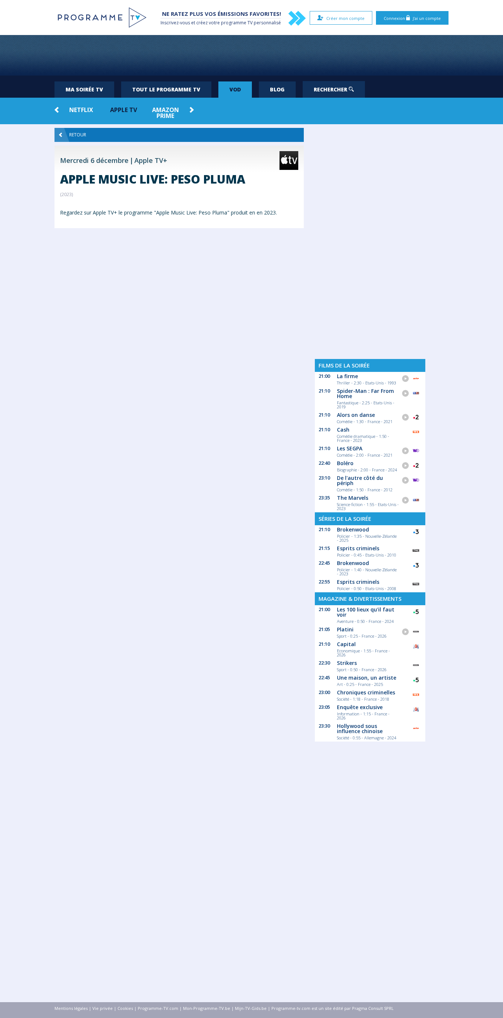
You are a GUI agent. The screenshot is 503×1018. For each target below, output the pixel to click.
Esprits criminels (358, 548)
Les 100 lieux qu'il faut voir (365, 612)
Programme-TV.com (158, 1008)
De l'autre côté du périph (360, 480)
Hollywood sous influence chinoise (360, 728)
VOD (235, 89)
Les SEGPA (349, 448)
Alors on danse (356, 414)
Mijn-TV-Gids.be (251, 1008)
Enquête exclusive (360, 707)
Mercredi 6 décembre (94, 160)
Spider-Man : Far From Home (365, 393)
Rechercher (331, 89)
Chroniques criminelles (366, 692)
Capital (346, 644)
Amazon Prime (165, 113)
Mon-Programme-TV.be (206, 1008)
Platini (345, 629)
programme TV (237, 23)
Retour (77, 135)
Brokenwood (353, 529)
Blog (277, 89)
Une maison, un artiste (366, 677)
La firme (347, 376)
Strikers (347, 662)
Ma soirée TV (84, 89)
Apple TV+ (150, 160)
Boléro (345, 463)
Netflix (81, 110)
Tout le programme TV (166, 89)
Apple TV (123, 110)
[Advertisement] (251, 55)
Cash (343, 429)
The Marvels (352, 497)
